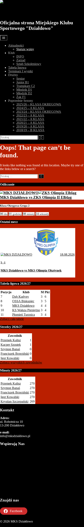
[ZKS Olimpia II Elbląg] (57, 193)
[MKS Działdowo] (19, 193)
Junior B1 (22, 82)
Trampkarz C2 (25, 86)
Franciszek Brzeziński (15, 353)
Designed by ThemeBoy (16, 525)
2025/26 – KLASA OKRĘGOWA (38, 104)
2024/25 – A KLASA (30, 108)
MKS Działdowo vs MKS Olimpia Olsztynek (31, 270)
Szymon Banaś (10, 349)
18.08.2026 (67, 254)
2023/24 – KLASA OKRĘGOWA (38, 111)
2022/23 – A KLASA (30, 115)
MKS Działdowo (23, 11)
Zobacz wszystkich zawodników (21, 362)
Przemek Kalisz (11, 340)
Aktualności (16, 45)
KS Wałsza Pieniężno (26, 310)
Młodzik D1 (24, 89)
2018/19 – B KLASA (30, 130)
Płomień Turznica (23, 314)
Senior (20, 78)
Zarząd (20, 60)
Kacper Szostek (11, 344)
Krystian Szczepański (14, 401)
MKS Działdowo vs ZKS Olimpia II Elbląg (36, 197)
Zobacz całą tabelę (12, 319)
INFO (20, 56)
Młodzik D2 (24, 93)
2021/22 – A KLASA (30, 119)
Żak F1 (21, 97)
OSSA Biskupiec (23, 301)
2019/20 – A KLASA (30, 126)
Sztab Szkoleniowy (28, 64)
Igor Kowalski (10, 358)
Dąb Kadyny (20, 296)
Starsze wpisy (25, 49)
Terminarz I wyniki (20, 71)
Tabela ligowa (17, 67)
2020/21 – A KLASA (30, 122)
